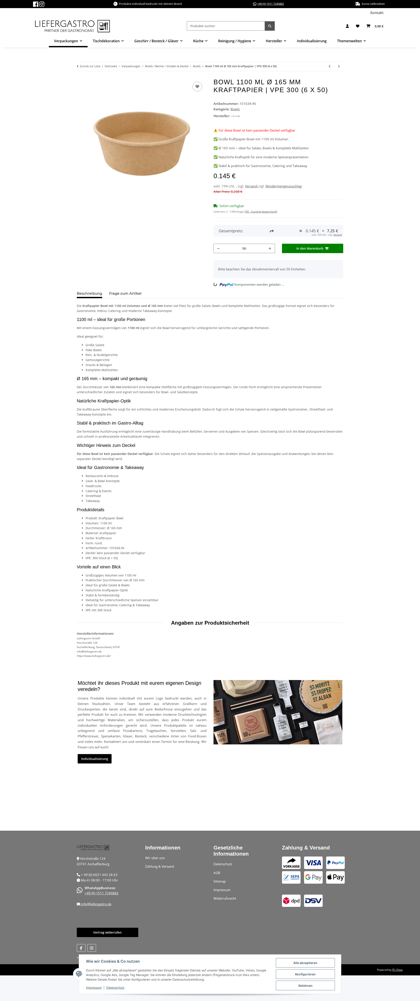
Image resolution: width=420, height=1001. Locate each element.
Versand (251, 186)
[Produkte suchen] (270, 26)
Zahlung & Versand (159, 866)
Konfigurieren (305, 974)
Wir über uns (155, 858)
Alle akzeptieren (305, 963)
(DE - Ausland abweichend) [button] (261, 211)
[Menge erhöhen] (270, 248)
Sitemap (220, 881)
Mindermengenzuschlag (284, 186)
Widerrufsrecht (225, 898)
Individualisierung (312, 41)
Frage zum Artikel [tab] (125, 293)
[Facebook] (36, 4)
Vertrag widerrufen (107, 932)
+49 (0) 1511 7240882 (270, 4)
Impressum (94, 987)
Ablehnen (305, 985)
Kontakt (376, 12)
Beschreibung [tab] (89, 293)
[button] (347, 26)
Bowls (235, 109)
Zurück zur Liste (90, 66)
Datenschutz (115, 987)
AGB (217, 873)
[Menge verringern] (218, 248)
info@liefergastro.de (95, 904)
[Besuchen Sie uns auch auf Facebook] (81, 948)
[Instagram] (41, 4)
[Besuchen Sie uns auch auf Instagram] (91, 948)
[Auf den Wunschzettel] (197, 86)
